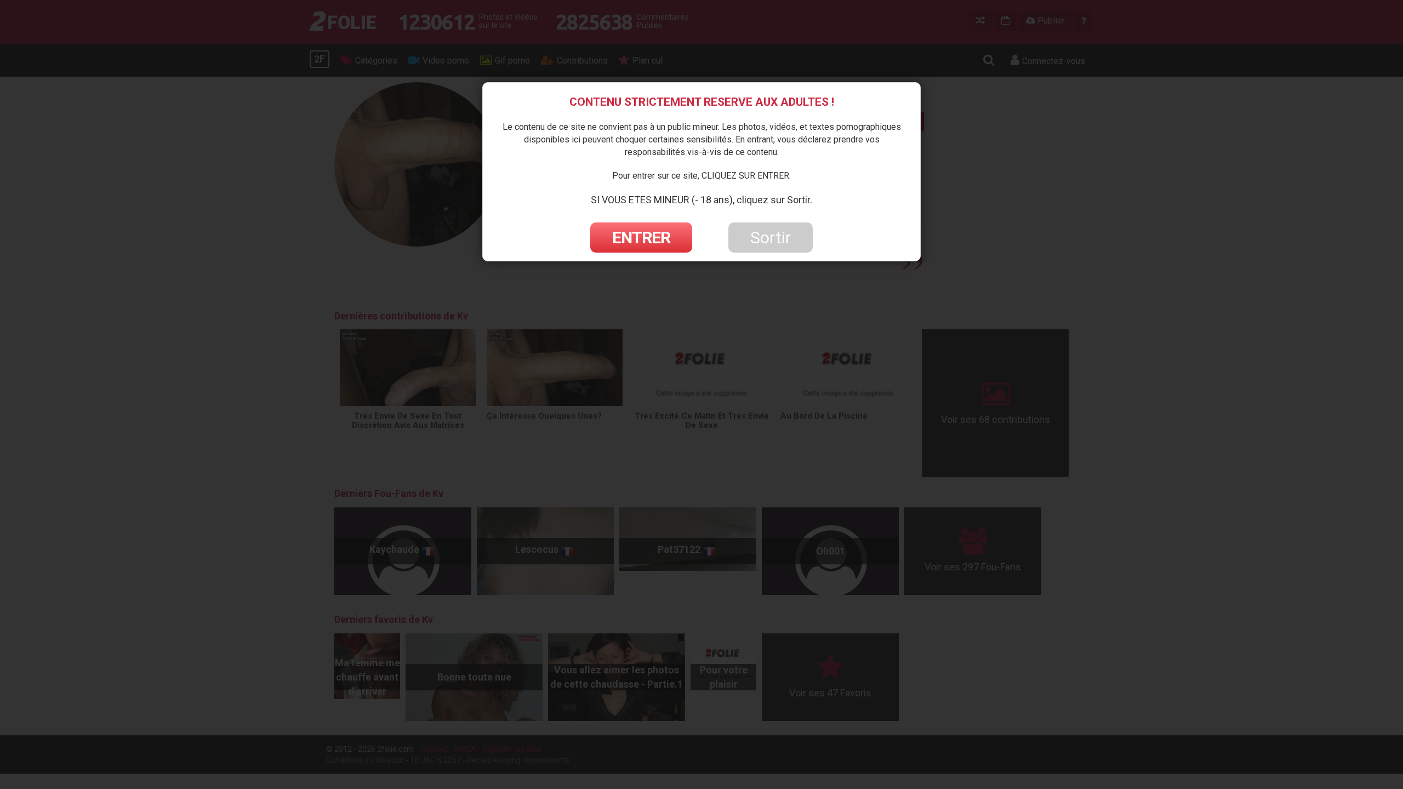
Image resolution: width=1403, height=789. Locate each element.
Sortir (770, 237)
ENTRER (641, 237)
